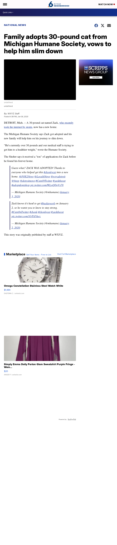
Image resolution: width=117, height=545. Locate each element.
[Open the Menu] (4, 4)
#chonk (33, 212)
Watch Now (105, 4)
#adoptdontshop (21, 185)
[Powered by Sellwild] (72, 419)
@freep (15, 180)
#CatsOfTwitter (44, 180)
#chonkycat (50, 172)
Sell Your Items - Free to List (38, 255)
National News (15, 25)
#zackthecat (59, 180)
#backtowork (48, 203)
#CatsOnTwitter (20, 212)
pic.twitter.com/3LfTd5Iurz (26, 216)
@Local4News (42, 176)
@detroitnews (27, 180)
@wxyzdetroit (58, 176)
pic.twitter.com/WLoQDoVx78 (46, 185)
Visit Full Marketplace (66, 254)
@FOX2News (26, 176)
